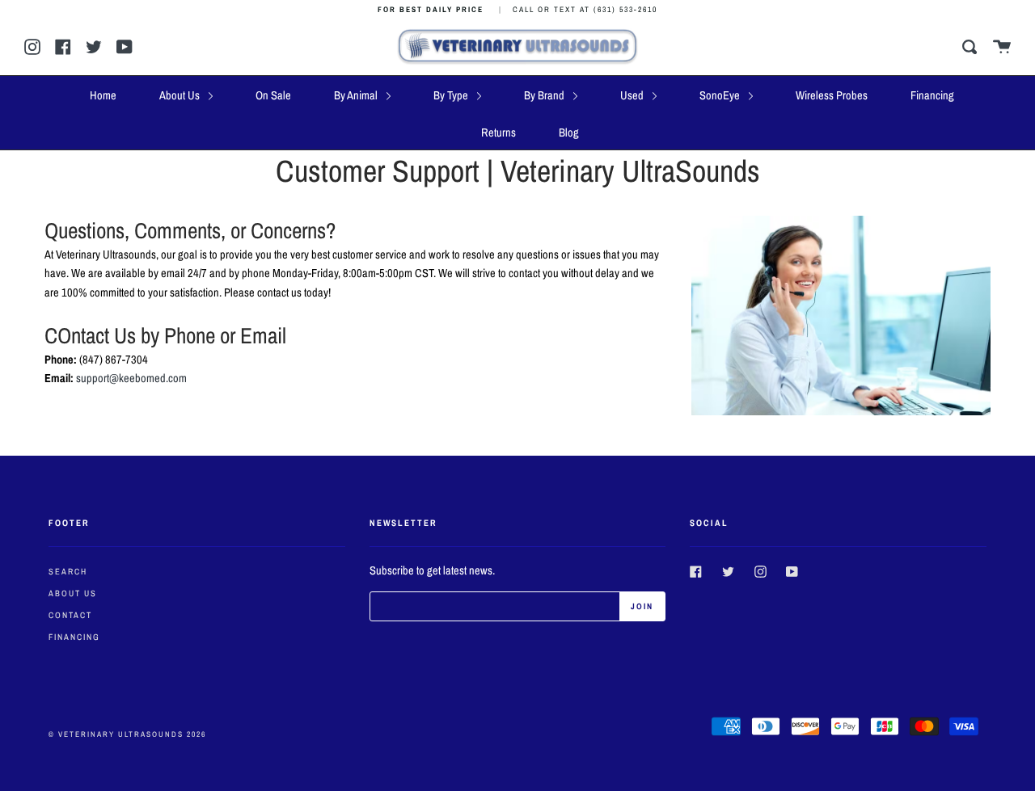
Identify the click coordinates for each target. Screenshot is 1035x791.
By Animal (357, 95)
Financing (932, 95)
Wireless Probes (832, 95)
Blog (569, 132)
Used (633, 95)
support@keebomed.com (131, 378)
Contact (70, 615)
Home (103, 95)
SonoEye (720, 95)
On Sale (273, 95)
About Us (180, 95)
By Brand (545, 95)
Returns (498, 132)
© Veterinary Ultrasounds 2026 (127, 734)
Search (68, 571)
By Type (452, 95)
